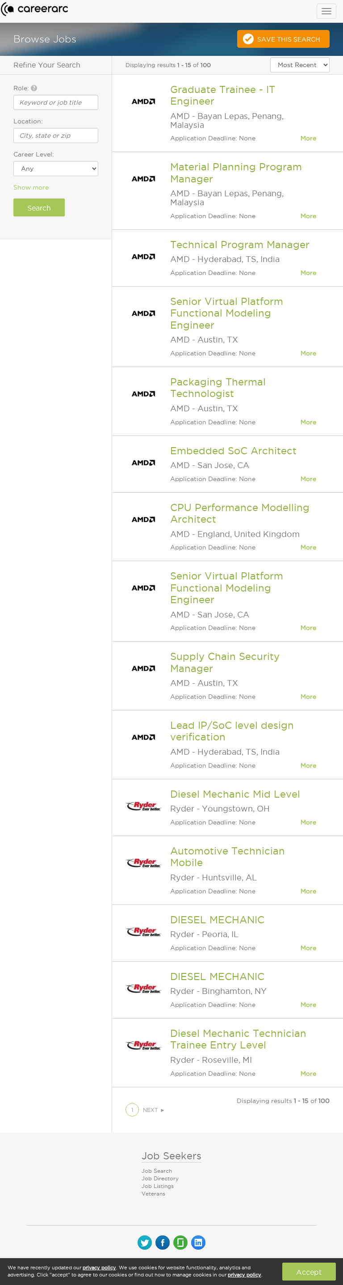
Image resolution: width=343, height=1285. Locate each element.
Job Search (157, 1171)
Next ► (154, 1110)
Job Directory (160, 1178)
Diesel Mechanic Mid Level (235, 794)
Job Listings (158, 1186)
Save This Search (288, 39)
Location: (28, 121)
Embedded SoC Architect (233, 450)
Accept (309, 1272)
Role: (22, 88)
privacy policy (99, 1267)
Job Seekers (171, 1155)
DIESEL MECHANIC (217, 919)
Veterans (153, 1193)
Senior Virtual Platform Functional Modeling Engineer (226, 313)
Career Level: (33, 154)
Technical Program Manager (240, 244)
